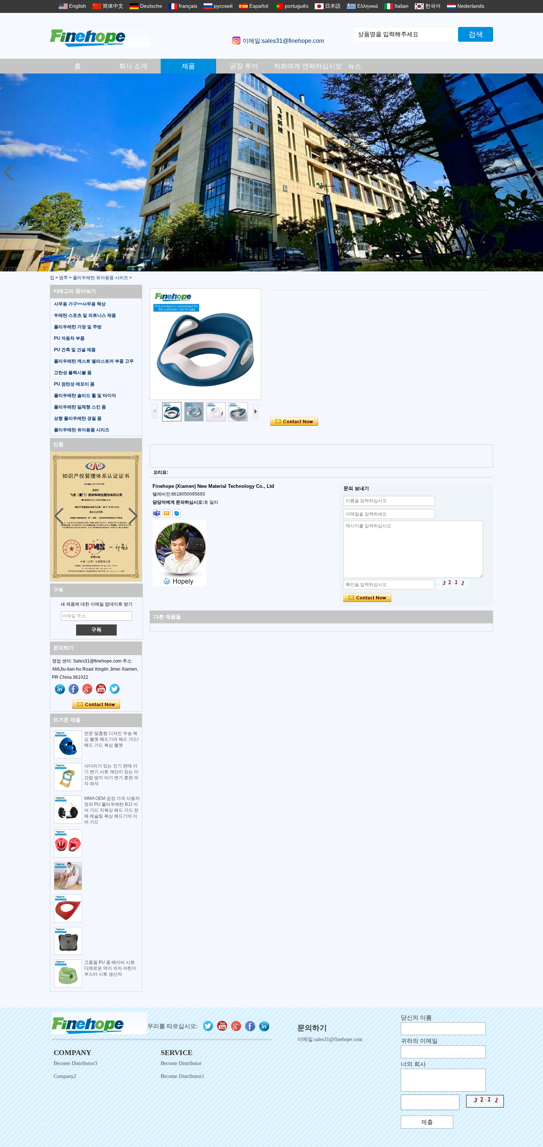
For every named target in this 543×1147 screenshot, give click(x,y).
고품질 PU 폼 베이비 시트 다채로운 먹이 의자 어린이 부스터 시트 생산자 (110, 968)
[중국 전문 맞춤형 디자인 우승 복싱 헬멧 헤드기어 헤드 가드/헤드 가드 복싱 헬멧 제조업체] (68, 744)
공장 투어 (244, 66)
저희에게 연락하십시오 (300, 66)
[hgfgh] (60, 689)
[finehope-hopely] (157, 513)
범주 (63, 277)
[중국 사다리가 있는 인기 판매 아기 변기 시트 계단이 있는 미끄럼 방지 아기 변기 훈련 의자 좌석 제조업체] (68, 777)
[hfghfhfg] (101, 689)
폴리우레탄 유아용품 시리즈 (100, 277)
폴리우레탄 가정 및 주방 (78, 326)
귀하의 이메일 (419, 1041)
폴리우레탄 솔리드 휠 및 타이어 (85, 395)
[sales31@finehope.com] (167, 513)
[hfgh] (74, 689)
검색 (475, 34)
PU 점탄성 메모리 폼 (74, 384)
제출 (427, 1122)
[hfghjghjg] (115, 689)
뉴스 (354, 66)
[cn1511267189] (177, 513)
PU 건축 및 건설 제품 (75, 349)
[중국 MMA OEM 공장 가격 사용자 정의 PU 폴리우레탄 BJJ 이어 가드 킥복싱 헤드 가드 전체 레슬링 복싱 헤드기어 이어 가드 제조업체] (68, 809)
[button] (534, 172)
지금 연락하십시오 (96, 704)
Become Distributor (181, 1063)
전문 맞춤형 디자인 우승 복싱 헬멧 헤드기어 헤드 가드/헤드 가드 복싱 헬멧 (111, 739)
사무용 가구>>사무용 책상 (80, 304)
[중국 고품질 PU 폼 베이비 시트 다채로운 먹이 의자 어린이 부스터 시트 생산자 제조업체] (68, 973)
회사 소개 (133, 66)
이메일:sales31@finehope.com (283, 41)
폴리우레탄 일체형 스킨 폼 (80, 407)
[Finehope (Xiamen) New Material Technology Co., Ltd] (100, 35)
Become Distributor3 (75, 1063)
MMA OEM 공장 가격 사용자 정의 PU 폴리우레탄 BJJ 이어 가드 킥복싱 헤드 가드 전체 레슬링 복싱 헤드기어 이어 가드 (112, 810)
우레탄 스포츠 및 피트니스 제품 (85, 315)
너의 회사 (413, 1064)
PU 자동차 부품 (69, 338)
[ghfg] (87, 689)
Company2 (65, 1076)
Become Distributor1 (182, 1076)
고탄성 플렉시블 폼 (73, 372)
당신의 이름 (416, 1017)
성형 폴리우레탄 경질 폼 (78, 418)
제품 (188, 66)
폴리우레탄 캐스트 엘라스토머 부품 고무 (94, 361)
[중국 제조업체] (68, 843)
